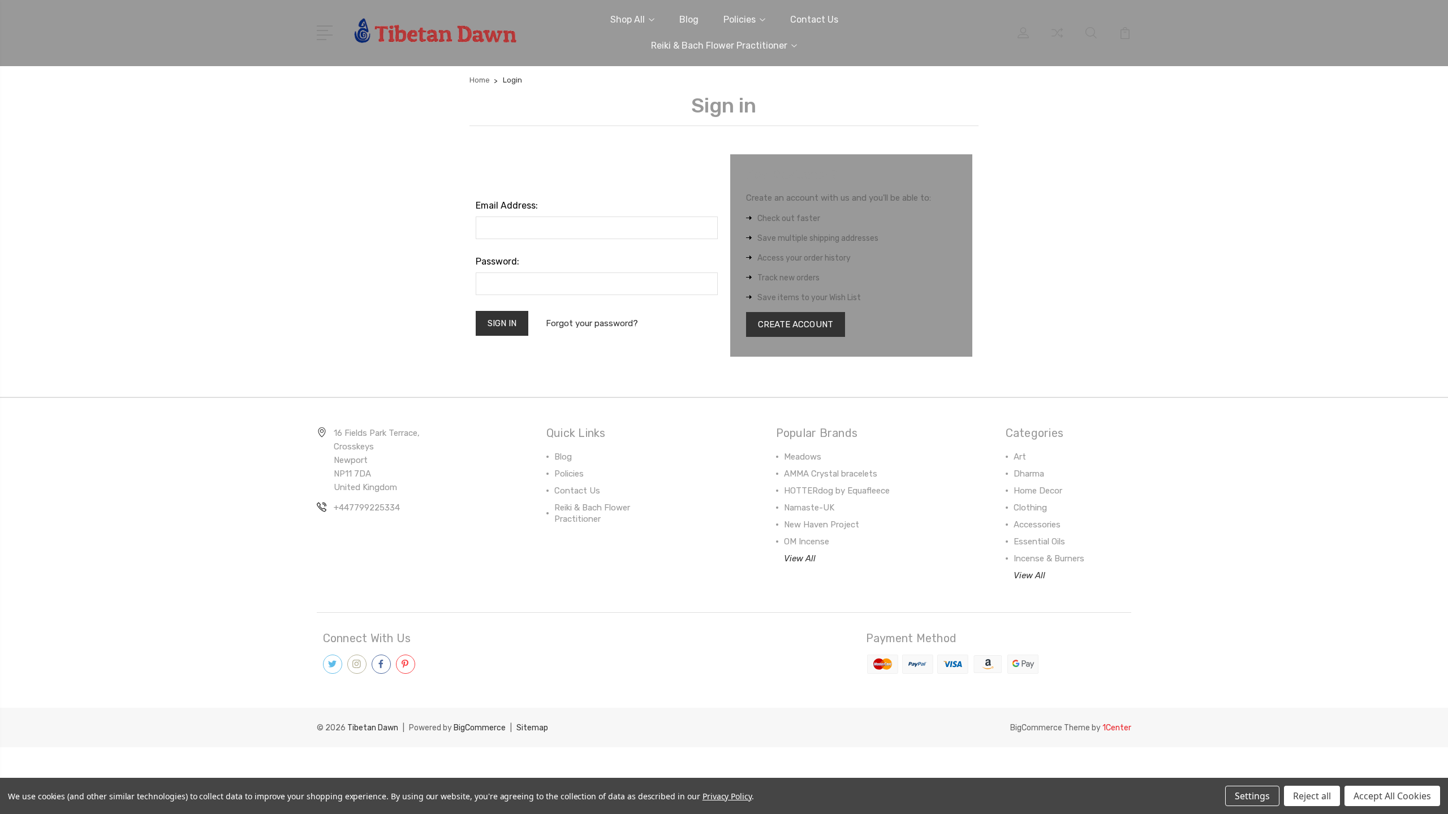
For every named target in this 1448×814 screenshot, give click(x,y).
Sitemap (532, 728)
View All (800, 558)
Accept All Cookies (1392, 796)
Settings (1252, 796)
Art (1020, 457)
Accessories (1037, 524)
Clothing (1030, 508)
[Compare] (1057, 40)
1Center (1116, 728)
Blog (689, 19)
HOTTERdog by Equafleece (837, 491)
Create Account (795, 324)
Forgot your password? (592, 323)
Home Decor (1038, 491)
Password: (497, 261)
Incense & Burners (1049, 558)
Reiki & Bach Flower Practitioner (719, 45)
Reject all (1312, 796)
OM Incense (806, 541)
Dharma (1029, 474)
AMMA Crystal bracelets (830, 474)
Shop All (627, 19)
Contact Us (814, 19)
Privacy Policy (727, 796)
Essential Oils (1039, 541)
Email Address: (507, 205)
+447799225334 (367, 508)
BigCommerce (480, 728)
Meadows (802, 457)
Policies (739, 19)
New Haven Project (821, 524)
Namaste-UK (809, 508)
